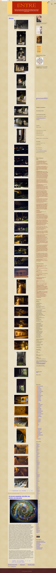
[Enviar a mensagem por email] (29, 490)
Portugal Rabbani (39, 416)
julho (36, 457)
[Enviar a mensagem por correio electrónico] (27, 490)
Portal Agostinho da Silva (39, 547)
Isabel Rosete (39, 399)
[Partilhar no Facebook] (31, 490)
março (37, 472)
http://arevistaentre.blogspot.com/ (43, 361)
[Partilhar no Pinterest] (32, 490)
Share (37, 372)
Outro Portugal (38, 545)
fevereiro (37, 501)
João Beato (38, 403)
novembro (37, 444)
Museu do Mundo (38, 544)
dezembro (37, 474)
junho (37, 455)
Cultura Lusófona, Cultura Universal (40, 542)
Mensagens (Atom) (13, 566)
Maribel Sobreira (39, 412)
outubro (37, 445)
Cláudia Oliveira (39, 388)
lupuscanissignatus (39, 432)
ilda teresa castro (39, 428)
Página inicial (22, 564)
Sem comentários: (24, 490)
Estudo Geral (38, 543)
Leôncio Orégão (39, 408)
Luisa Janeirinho (39, 409)
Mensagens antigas (31, 564)
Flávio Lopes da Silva (40, 395)
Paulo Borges (38, 546)
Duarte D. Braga (39, 392)
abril (36, 448)
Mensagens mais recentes (12, 564)
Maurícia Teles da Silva (40, 413)
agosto (37, 465)
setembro (37, 446)
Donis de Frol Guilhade (40, 391)
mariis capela (39, 433)
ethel (37, 425)
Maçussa (11, 18)
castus (38, 424)
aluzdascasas (39, 420)
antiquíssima (38, 421)
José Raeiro (38, 407)
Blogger (33, 571)
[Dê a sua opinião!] (27, 560)
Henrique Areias (39, 396)
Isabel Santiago (39, 400)
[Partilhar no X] (30, 490)
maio (37, 447)
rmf (37, 437)
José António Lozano (39, 404)
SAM (37, 417)
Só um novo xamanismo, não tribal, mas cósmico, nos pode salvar (19, 497)
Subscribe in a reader (39, 371)
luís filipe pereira (39, 429)
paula (38, 436)
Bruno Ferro (38, 387)
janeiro (37, 502)
